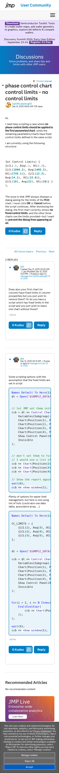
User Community (36, 5)
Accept (29, 767)
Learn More (17, 716)
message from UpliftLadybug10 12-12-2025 (35, 277)
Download (12, 23)
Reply (38, 231)
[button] (3, 85)
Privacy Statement (42, 731)
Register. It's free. (40, 42)
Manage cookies (29, 755)
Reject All (29, 761)
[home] (8, 5)
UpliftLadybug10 (22, 103)
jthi (22, 266)
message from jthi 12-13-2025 (34, 364)
